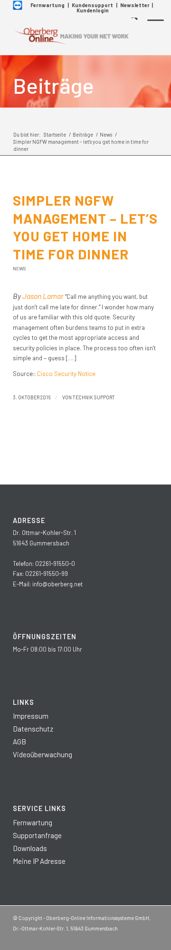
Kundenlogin (92, 10)
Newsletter (135, 5)
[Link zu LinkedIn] (122, 938)
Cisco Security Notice (66, 373)
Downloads (30, 848)
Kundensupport (92, 5)
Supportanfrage (37, 835)
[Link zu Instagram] (108, 938)
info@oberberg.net (57, 584)
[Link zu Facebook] (94, 938)
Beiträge (53, 85)
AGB (19, 741)
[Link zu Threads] (137, 938)
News (19, 268)
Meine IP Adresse (39, 861)
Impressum (30, 716)
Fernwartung (47, 5)
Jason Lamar (43, 295)
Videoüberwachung (42, 754)
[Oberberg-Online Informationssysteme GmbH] (71, 36)
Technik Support (94, 397)
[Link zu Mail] (151, 938)
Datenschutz (33, 728)
